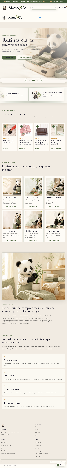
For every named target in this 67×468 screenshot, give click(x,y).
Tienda (37, 427)
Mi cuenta (4, 442)
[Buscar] (55, 8)
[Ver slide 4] (36, 80)
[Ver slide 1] (29, 80)
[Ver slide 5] (37, 80)
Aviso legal (38, 442)
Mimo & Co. (12, 17)
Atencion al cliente (6, 445)
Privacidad (38, 445)
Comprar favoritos (26, 57)
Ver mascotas (9, 57)
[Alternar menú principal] (40, 17)
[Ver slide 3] (33, 80)
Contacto (37, 456)
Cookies (37, 448)
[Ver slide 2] (30, 80)
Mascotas (37, 432)
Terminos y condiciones (41, 451)
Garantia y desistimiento (8, 453)
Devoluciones (5, 451)
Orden (36, 435)
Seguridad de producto (41, 453)
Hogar (36, 429)
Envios (3, 448)
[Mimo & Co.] (15, 8)
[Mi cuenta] (61, 8)
